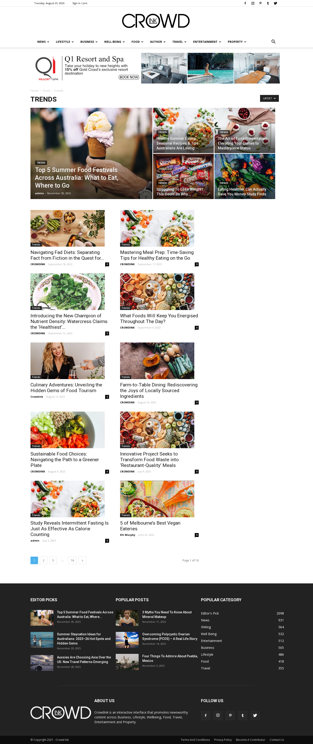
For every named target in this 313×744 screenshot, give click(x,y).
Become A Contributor (250, 740)
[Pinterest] (260, 3)
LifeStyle (63, 42)
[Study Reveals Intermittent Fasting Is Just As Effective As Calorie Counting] (69, 499)
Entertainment (205, 42)
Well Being (112, 42)
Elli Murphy (127, 534)
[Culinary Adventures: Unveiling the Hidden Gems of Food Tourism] (69, 360)
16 (72, 560)
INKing (206, 627)
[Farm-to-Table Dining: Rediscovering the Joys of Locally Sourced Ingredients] (159, 360)
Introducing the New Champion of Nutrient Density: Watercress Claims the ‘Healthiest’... (68, 321)
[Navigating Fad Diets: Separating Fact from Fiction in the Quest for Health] (69, 228)
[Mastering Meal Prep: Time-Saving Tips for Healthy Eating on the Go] (159, 228)
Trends (41, 163)
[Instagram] (252, 3)
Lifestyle (207, 654)
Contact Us (277, 740)
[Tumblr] (267, 3)
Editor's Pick (210, 613)
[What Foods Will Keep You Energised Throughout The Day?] (159, 291)
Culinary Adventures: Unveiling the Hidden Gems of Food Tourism (66, 387)
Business (87, 42)
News (205, 620)
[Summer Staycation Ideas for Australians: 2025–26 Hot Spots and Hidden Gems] (41, 640)
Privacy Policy (223, 740)
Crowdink (36, 396)
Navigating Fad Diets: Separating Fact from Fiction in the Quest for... (67, 255)
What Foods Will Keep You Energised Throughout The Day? (159, 318)
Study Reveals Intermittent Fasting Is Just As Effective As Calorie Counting (69, 528)
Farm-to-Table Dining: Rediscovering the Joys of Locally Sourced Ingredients (159, 390)
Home (34, 91)
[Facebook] (245, 3)
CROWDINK (37, 264)
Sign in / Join (79, 3)
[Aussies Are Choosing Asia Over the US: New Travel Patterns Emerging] (41, 663)
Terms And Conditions (195, 740)
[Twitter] (275, 3)
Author (156, 42)
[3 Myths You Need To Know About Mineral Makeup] (127, 618)
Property (235, 42)
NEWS (41, 42)
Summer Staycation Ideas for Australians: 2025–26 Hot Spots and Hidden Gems (84, 638)
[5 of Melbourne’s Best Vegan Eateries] (159, 499)
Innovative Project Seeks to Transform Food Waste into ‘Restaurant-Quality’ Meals (149, 459)
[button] (273, 41)
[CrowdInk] (156, 22)
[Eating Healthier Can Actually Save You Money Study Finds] (244, 176)
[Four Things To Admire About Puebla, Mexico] (127, 662)
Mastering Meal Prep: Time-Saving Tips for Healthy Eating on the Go (157, 255)
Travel (177, 42)
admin (39, 193)
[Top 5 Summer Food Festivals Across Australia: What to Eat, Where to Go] (91, 156)
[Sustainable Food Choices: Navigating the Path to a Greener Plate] (69, 430)
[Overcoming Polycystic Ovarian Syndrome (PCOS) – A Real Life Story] (127, 640)
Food (136, 42)
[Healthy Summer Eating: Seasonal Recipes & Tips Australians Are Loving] (183, 130)
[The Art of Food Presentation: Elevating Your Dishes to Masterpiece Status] (244, 130)
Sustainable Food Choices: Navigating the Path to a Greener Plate (64, 459)
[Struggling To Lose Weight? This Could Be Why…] (183, 176)
